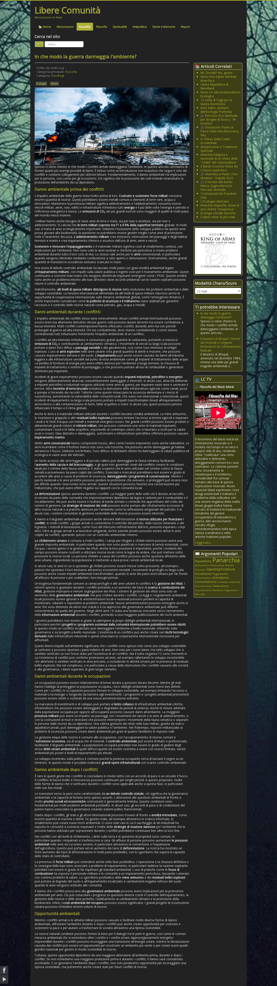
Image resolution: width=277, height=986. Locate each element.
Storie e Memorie (163, 27)
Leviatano (223, 582)
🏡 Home (45, 27)
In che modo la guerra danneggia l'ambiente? (216, 315)
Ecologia (41, 83)
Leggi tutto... (203, 542)
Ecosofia (84, 27)
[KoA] (218, 250)
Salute (54, 83)
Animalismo (221, 578)
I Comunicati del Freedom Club (218, 195)
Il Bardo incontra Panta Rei (219, 166)
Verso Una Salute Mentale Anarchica (218, 79)
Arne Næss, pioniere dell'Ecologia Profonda (216, 110)
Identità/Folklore (221, 569)
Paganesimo (220, 574)
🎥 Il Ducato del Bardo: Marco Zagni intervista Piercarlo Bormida (216, 186)
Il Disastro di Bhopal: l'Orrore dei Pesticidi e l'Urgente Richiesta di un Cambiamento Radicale (220, 344)
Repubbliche (203, 561)
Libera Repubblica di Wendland (214, 86)
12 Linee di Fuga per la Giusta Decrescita (216, 102)
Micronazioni (65, 27)
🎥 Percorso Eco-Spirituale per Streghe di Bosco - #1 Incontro (219, 119)
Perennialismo (203, 577)
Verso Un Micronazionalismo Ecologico (220, 94)
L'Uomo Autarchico (213, 170)
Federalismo (221, 586)
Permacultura (217, 565)
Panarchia (226, 560)
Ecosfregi (58, 76)
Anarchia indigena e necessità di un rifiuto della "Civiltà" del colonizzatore (219, 158)
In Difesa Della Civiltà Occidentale (215, 141)
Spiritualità (120, 27)
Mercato (200, 594)
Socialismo (203, 573)
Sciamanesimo (203, 590)
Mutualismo (202, 565)
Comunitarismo (206, 582)
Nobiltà (229, 565)
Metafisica (218, 590)
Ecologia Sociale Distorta (217, 213)
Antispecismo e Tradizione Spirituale (218, 149)
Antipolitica (139, 27)
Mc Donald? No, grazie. (216, 73)
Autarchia (234, 582)
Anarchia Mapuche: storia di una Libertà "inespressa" (219, 207)
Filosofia (101, 27)
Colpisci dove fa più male (217, 217)
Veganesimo (231, 590)
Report (185, 27)
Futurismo (200, 569)
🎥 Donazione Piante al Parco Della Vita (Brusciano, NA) (219, 131)
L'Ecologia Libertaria (214, 201)
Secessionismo (203, 586)
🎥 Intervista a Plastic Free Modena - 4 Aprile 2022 (219, 176)
